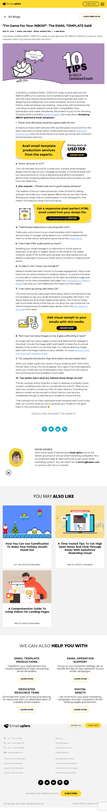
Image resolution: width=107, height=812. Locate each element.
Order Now (91, 4)
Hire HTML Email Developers (66, 763)
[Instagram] (60, 782)
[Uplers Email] (17, 726)
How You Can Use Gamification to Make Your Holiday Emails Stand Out (27, 546)
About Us (59, 738)
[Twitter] (47, 782)
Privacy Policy (79, 803)
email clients (75, 238)
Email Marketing (42, 31)
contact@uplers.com (15, 752)
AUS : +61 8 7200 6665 (15, 748)
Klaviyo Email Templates (13, 763)
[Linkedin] (53, 782)
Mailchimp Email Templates (14, 759)
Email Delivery (24, 31)
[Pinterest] (66, 782)
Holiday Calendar (61, 752)
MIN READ (34, 565)
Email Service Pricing (63, 748)
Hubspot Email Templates (13, 768)
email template (52, 114)
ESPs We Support (62, 743)
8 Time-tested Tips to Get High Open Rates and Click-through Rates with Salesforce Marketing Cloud (80, 548)
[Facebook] (40, 782)
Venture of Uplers (95, 803)
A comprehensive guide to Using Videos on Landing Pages (27, 610)
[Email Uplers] (12, 4)
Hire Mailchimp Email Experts (66, 768)
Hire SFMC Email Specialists (65, 773)
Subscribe (71, 793)
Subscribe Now (91, 16)
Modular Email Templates (13, 773)
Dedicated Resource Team (65, 759)
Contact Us (75, 725)
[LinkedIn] (8, 472)
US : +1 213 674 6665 (14, 738)
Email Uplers (76, 452)
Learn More (26, 679)
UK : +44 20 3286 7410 (15, 743)
